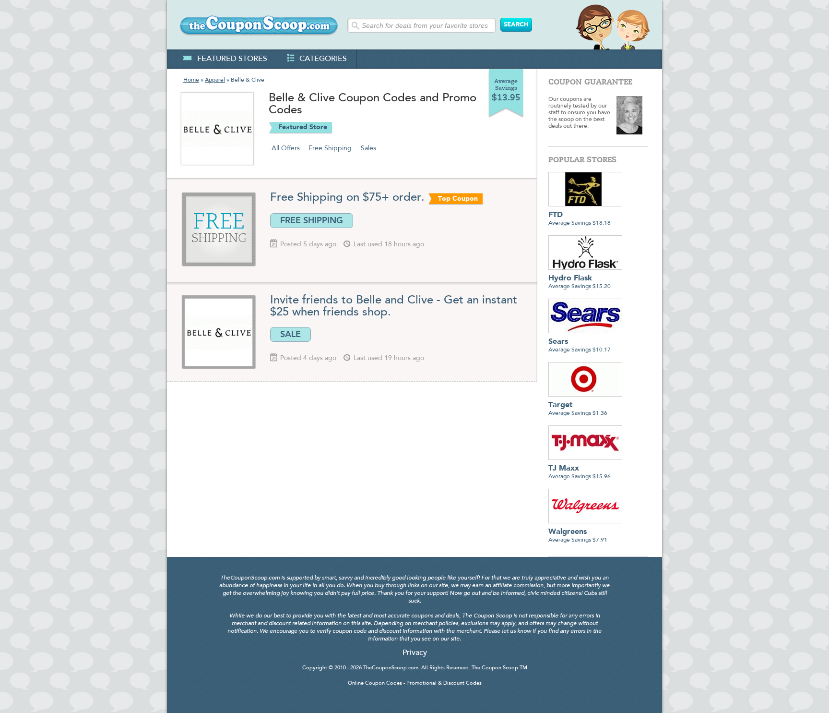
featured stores (232, 59)
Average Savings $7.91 (577, 535)
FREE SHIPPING (311, 220)
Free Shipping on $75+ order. (347, 198)
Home (191, 80)
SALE (290, 334)
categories (323, 59)
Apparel (215, 80)
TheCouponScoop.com (390, 668)
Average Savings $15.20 (579, 282)
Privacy (415, 653)
